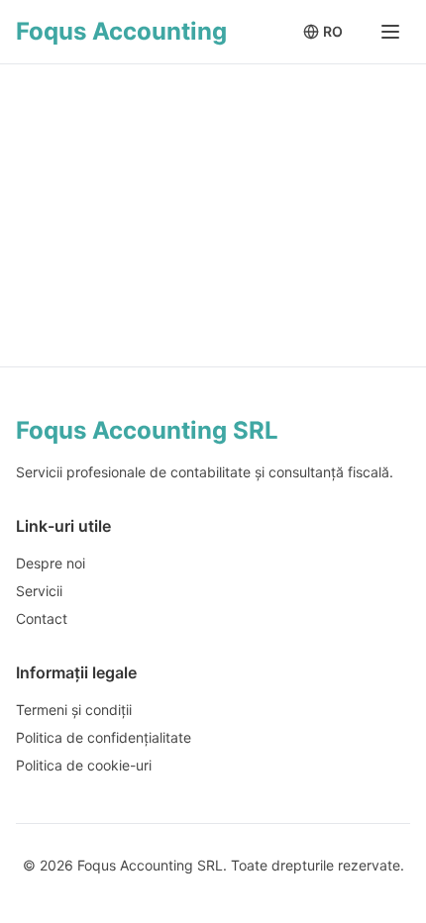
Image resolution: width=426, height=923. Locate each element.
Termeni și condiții (74, 709)
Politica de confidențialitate (103, 737)
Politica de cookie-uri (84, 765)
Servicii (39, 590)
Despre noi (50, 563)
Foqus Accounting (121, 31)
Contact (41, 618)
